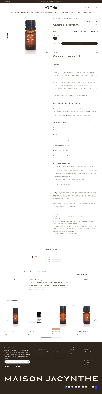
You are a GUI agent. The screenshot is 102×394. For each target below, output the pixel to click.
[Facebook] (5, 366)
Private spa (86, 353)
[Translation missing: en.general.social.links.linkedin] (11, 366)
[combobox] (33, 271)
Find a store (86, 349)
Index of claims (41, 353)
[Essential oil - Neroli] (63, 316)
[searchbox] (18, 271)
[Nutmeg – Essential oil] (15, 316)
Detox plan (86, 360)
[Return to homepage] (51, 378)
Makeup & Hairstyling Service (90, 358)
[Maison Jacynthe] (51, 7)
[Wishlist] (89, 7)
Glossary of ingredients (43, 351)
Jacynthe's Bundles (15, 12)
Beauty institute (87, 351)
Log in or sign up (93, 31)
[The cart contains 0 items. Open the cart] (97, 7)
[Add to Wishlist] (96, 25)
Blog (72, 12)
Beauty (36, 12)
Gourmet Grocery (64, 12)
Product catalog (41, 349)
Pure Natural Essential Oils (61, 18)
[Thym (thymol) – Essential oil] (87, 316)
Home (56, 12)
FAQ (54, 349)
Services (78, 12)
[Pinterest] (8, 366)
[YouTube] (19, 366)
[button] (25, 306)
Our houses (71, 351)
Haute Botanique (25, 12)
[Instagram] (13, 366)
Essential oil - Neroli (56, 331)
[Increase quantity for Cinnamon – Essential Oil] (59, 43)
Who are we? (71, 349)
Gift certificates (87, 364)
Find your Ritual (86, 12)
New (32, 12)
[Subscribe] (28, 361)
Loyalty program (57, 353)
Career (39, 358)
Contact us (55, 351)
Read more (64, 287)
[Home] (53, 18)
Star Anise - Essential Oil (33, 331)
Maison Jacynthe (11, 387)
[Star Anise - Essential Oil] (39, 316)
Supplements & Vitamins (46, 12)
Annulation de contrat (58, 358)
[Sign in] (85, 7)
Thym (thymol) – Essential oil (81, 331)
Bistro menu (86, 362)
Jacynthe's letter (72, 353)
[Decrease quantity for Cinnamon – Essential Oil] (54, 43)
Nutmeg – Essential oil (9, 331)
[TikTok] (16, 366)
